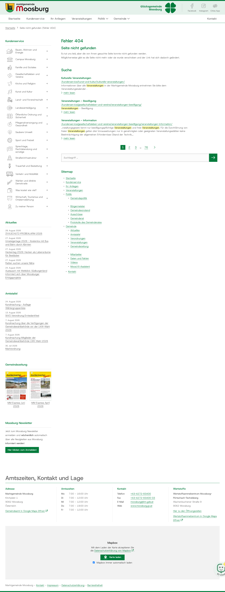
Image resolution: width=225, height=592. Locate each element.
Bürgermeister (77, 206)
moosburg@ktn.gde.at (142, 501)
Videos (74, 262)
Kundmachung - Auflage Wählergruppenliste (18, 306)
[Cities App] (215, 5)
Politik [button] (101, 18)
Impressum (52, 585)
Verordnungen (77, 238)
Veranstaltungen (82, 18)
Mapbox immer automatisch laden (114, 562)
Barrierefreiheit (95, 585)
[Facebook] (192, 5)
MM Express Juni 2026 (16, 404)
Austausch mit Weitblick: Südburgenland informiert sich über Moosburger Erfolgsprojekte (26, 274)
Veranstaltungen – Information (79, 120)
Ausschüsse (76, 214)
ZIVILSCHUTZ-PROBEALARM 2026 (23, 233)
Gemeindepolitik (78, 198)
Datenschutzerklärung (73, 585)
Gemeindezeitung (79, 246)
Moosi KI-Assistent (80, 266)
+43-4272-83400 (141, 493)
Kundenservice (35, 18)
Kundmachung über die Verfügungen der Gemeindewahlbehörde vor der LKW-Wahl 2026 (27, 327)
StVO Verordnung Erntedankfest (22, 315)
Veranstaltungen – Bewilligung (78, 101)
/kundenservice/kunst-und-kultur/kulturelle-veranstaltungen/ (93, 81)
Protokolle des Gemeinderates (86, 222)
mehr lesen (69, 92)
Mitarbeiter (76, 254)
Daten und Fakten (79, 258)
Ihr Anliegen (58, 18)
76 (146, 147)
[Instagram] (203, 5)
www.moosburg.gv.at (141, 505)
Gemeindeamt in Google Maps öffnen (26, 511)
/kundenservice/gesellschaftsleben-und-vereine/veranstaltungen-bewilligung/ (101, 104)
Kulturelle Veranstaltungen (76, 78)
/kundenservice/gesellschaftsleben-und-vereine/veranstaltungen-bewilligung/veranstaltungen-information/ (116, 124)
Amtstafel (75, 234)
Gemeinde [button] (120, 18)
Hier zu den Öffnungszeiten (187, 511)
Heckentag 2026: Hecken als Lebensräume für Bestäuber (28, 254)
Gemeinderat (77, 218)
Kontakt (212, 18)
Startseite (14, 18)
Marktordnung (12, 348)
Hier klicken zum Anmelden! (22, 449)
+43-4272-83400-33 (143, 497)
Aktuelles (75, 230)
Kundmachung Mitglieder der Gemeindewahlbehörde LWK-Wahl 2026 (26, 339)
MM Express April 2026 (40, 404)
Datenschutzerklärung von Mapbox (114, 550)
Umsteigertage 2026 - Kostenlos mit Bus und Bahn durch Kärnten (26, 243)
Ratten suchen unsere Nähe (19, 263)
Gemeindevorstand (80, 210)
